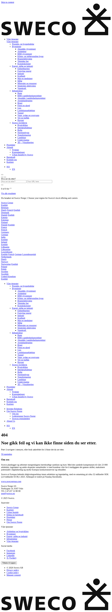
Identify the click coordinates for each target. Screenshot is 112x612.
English (4, 205)
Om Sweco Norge (14, 411)
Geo (19, 108)
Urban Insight (12, 512)
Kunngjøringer (18, 152)
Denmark (5, 212)
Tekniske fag (23, 61)
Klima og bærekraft (15, 515)
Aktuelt (10, 147)
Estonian (5, 220)
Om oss (15, 414)
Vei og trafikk (23, 118)
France (4, 227)
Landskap (21, 137)
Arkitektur (21, 51)
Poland (4, 266)
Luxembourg (6, 252)
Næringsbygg (23, 132)
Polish (3, 269)
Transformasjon (24, 135)
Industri (20, 73)
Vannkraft (21, 88)
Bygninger (16, 46)
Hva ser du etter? (8, 179)
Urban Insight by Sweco (22, 155)
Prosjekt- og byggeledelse (23, 44)
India (3, 237)
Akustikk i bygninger (26, 49)
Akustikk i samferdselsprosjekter (31, 98)
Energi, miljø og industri (22, 66)
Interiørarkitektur (24, 128)
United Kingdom (8, 276)
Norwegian (6, 264)
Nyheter (15, 150)
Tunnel (20, 113)
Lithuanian (5, 249)
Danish (4, 215)
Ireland (4, 242)
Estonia (4, 217)
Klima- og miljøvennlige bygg (30, 56)
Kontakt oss (12, 159)
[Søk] (2, 184)
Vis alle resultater (8, 193)
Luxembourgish (29, 254)
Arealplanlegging (24, 100)
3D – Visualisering (25, 142)
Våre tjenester (12, 39)
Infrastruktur (17, 91)
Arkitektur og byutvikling (18, 531)
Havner (20, 120)
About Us (11, 421)
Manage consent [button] (14, 575)
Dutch (3, 210)
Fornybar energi (24, 71)
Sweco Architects (19, 123)
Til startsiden (6, 454)
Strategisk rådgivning (26, 86)
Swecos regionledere (21, 418)
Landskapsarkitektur (26, 110)
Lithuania (5, 247)
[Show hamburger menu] (2, 174)
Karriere (10, 162)
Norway (4, 262)
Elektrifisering (23, 68)
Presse (9, 520)
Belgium (4, 207)
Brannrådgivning (24, 59)
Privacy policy (13, 570)
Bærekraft (11, 157)
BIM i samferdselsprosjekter (29, 96)
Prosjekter (11, 145)
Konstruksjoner (24, 64)
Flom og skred (23, 105)
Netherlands (6, 257)
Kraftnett (21, 76)
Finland (4, 222)
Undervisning (23, 140)
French (10, 210)
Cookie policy (13, 572)
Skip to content (7, 2)
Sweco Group (7, 203)
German (4, 235)
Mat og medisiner (25, 78)
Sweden (4, 271)
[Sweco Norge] (56, 34)
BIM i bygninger (24, 54)
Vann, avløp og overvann (28, 115)
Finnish (4, 225)
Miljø (19, 81)
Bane (19, 93)
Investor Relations (14, 409)
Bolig (19, 130)
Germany (5, 232)
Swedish (4, 274)
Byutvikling (22, 125)
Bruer (19, 103)
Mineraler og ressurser (27, 83)
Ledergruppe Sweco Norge (24, 416)
